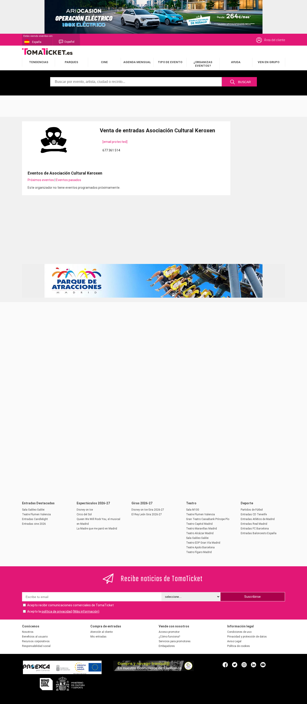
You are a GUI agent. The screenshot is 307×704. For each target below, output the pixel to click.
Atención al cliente (101, 631)
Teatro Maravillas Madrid (201, 528)
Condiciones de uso (239, 631)
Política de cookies (238, 646)
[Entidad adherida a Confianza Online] (153, 670)
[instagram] (244, 664)
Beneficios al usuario (35, 636)
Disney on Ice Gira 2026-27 (147, 509)
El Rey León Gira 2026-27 (146, 514)
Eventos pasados (68, 180)
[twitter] (234, 664)
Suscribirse (252, 596)
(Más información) (86, 611)
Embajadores (167, 646)
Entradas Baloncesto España (258, 533)
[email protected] (114, 142)
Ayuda (235, 62)
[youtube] (263, 664)
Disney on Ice (85, 509)
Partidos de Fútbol (252, 509)
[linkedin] (253, 664)
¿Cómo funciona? (169, 636)
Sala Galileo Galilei (33, 509)
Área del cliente (274, 40)
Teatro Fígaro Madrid (199, 552)
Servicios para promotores (175, 641)
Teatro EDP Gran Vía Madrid (203, 542)
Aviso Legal (234, 641)
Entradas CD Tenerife (254, 514)
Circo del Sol (84, 514)
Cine (104, 62)
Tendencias (38, 62)
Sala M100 (192, 509)
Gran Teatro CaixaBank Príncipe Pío (207, 519)
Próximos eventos (41, 180)
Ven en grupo (268, 62)
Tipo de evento (170, 62)
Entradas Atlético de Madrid (258, 519)
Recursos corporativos (36, 641)
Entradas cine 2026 (34, 523)
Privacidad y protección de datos (247, 636)
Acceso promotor (169, 631)
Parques (71, 62)
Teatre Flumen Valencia (36, 514)
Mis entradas (98, 636)
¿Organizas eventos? (203, 63)
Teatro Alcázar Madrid (200, 533)
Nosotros (27, 631)
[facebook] (225, 664)
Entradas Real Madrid (254, 523)
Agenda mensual (137, 62)
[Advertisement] (153, 105)
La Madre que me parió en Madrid (97, 528)
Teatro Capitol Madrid (199, 523)
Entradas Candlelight (35, 519)
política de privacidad (57, 611)
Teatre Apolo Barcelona (200, 547)
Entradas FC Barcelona (255, 528)
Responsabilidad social (36, 646)
